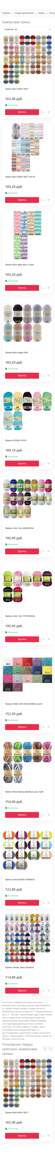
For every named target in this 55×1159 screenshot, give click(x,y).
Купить (22, 112)
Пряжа (42, 13)
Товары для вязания (24, 13)
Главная (6, 13)
